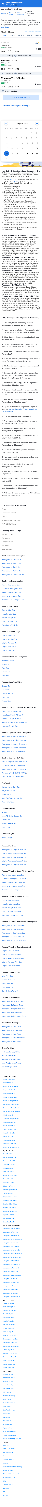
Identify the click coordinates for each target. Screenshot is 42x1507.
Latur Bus (5, 689)
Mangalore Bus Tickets (10, 1200)
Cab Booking (7, 1392)
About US (6, 1445)
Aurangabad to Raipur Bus (11, 1286)
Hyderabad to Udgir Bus (10, 1357)
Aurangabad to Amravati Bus (11, 1268)
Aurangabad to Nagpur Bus (11, 1235)
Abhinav (11, 409)
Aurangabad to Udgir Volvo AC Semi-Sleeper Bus (19, 857)
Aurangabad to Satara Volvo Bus (13, 933)
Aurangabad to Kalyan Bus (11, 1282)
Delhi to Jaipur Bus (8, 1115)
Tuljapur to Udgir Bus (9, 621)
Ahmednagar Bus (8, 661)
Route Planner (7, 1399)
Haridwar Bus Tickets (9, 1207)
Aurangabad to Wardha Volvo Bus (14, 940)
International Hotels (9, 1378)
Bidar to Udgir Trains (9, 1055)
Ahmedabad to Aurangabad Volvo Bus (15, 890)
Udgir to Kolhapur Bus (9, 643)
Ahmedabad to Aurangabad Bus (13, 600)
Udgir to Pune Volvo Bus (10, 951)
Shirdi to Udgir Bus (8, 1332)
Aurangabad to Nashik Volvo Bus (13, 925)
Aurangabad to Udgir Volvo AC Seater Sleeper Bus (20, 849)
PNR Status (6, 1413)
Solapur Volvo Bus (8, 980)
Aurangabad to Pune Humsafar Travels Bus (17, 736)
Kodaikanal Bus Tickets (10, 1204)
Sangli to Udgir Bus (8, 1321)
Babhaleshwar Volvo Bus (10, 991)
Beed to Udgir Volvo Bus (10, 900)
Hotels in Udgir (7, 837)
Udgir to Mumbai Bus (9, 639)
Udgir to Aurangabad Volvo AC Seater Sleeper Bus (20, 853)
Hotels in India (7, 1421)
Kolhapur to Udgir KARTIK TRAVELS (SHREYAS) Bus (21, 773)
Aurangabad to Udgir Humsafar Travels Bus (17, 769)
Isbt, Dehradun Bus (8, 791)
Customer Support (8, 1459)
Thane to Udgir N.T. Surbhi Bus (13, 776)
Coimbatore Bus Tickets (10, 1175)
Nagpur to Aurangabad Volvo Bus (13, 882)
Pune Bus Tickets (8, 1193)
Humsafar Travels (21, 409)
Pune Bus (5, 668)
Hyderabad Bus (7, 693)
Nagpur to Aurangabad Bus (11, 592)
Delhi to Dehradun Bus (10, 1097)
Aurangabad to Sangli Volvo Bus (13, 937)
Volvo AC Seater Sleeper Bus (12, 816)
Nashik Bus (6, 672)
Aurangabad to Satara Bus (11, 563)
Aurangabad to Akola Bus (10, 1293)
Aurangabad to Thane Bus (11, 1261)
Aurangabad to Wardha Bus (11, 571)
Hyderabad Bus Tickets (10, 1161)
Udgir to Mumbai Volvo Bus (11, 954)
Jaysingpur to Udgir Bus (10, 1353)
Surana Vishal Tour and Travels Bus (14, 722)
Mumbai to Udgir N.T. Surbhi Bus (13, 765)
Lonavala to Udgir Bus (9, 1335)
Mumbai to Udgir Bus (9, 1307)
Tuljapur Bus (6, 701)
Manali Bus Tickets (8, 1182)
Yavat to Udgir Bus (8, 1368)
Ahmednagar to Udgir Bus (10, 1346)
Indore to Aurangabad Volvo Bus (13, 886)
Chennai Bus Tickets (9, 1164)
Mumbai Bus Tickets (9, 1179)
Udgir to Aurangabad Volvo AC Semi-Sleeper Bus (19, 861)
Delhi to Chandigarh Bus (10, 1100)
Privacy (5, 1456)
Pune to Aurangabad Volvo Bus (13, 875)
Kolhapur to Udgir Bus (9, 1310)
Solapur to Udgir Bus (9, 1364)
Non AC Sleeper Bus (9, 823)
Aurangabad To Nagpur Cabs (12, 1005)
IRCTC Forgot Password (10, 1435)
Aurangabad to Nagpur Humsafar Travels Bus (18, 744)
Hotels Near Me (7, 1424)
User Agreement (8, 1452)
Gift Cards (6, 1488)
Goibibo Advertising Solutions (12, 1439)
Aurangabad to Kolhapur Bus (11, 1250)
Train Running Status (9, 1410)
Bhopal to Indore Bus (9, 1133)
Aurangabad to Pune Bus (10, 1232)
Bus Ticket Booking (8, 1388)
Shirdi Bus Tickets (8, 1172)
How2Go (5, 1495)
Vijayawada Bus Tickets (10, 1197)
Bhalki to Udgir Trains (9, 1067)
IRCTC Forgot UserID (9, 1431)
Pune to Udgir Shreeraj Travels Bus (14, 762)
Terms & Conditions (9, 1449)
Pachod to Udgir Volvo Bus (11, 907)
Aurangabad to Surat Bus (10, 1271)
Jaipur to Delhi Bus (8, 1083)
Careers (5, 1463)
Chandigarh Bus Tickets (10, 1211)
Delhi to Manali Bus (9, 1079)
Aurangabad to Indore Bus (11, 1246)
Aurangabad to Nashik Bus (11, 559)
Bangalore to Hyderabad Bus (11, 1111)
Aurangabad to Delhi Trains (11, 1026)
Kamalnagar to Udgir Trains (11, 1059)
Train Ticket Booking (9, 1395)
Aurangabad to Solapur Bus (11, 1264)
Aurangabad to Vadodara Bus (12, 1275)
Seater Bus (6, 827)
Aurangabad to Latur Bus (10, 1243)
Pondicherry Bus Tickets (10, 1189)
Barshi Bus (5, 697)
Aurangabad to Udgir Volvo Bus (13, 929)
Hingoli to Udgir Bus (9, 614)
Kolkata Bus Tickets (9, 1186)
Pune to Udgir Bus (8, 1303)
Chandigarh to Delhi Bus (10, 1086)
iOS (18, 181)
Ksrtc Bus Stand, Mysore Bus (12, 798)
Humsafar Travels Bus (9, 726)
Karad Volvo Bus (7, 983)
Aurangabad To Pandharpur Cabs (14, 1016)
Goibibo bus (14, 179)
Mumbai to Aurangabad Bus (12, 588)
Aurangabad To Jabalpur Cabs (13, 1001)
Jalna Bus (5, 664)
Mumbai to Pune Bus (9, 1140)
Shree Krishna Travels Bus (11, 711)
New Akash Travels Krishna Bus (13, 715)
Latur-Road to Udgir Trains (11, 1063)
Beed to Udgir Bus (8, 610)
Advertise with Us (8, 1484)
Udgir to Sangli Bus (8, 650)
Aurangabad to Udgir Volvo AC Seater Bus (17, 864)
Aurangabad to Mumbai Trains (12, 1030)
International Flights (9, 1385)
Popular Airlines (7, 1428)
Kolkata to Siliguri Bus (9, 1129)
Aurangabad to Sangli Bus (11, 567)
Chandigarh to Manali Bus (11, 1147)
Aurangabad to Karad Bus (10, 1289)
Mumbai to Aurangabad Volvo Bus (14, 879)
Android (14, 181)
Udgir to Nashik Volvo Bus (11, 965)
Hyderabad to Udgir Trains (11, 1052)
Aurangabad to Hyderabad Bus (12, 1253)
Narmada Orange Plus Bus (11, 718)
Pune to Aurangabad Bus (11, 585)
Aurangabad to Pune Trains (11, 1041)
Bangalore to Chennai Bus (11, 1104)
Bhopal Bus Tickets (8, 1218)
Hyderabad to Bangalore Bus (11, 1108)
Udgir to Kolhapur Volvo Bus (12, 962)
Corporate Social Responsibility (12, 1467)
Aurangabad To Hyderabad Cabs (13, 1009)
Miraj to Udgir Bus (8, 1328)
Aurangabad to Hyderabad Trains (13, 1038)
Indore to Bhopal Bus (9, 1122)
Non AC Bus (6, 820)
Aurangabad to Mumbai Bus (11, 1228)
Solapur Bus (6, 686)
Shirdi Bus (5, 675)
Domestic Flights (8, 1381)
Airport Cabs (6, 1417)
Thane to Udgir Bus (8, 1317)
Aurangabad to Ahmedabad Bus (12, 1239)
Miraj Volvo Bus (7, 976)
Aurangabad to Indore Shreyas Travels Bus (17, 751)
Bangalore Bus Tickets (9, 1157)
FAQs (4, 1481)
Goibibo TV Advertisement (11, 1474)
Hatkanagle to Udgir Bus (10, 1339)
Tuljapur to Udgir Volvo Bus (11, 911)
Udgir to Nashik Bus (9, 646)
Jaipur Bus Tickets (8, 1215)
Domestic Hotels (8, 1374)
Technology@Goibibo (9, 1477)
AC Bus (4, 812)
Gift (4, 1492)
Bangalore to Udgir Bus (10, 1342)
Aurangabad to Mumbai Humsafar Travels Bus (18, 740)
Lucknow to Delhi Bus (9, 1144)
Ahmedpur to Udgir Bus (10, 625)
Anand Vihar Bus (8, 802)
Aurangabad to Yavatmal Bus (11, 1297)
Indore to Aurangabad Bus (11, 596)
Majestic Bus (6, 794)
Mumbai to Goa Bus (9, 1093)
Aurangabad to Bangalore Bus (12, 1257)
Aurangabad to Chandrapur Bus (13, 574)
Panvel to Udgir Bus (9, 1324)
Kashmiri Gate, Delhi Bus (10, 787)
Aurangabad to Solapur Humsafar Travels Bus (18, 747)
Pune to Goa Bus (8, 1136)
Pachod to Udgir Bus (9, 617)
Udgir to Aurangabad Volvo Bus (13, 958)
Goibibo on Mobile (8, 1470)
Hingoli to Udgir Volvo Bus (11, 904)
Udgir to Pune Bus (8, 635)
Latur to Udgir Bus (8, 1350)
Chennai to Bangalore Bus (11, 1118)
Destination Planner (9, 1403)
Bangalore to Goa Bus (9, 1090)
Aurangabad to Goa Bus (10, 1279)
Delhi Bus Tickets (8, 1168)
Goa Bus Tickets (8, 1154)
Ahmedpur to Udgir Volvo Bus (12, 915)
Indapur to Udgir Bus (9, 1360)
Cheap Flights (7, 1406)
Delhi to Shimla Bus (9, 1126)
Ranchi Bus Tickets (8, 1222)
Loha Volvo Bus (7, 987)
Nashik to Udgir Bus (9, 1314)
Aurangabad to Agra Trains (11, 1034)
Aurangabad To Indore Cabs (12, 1012)
